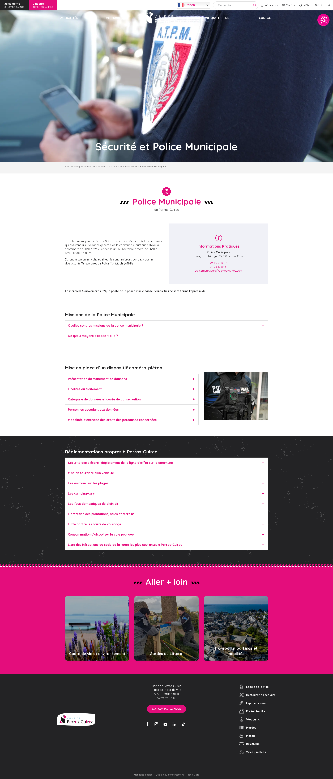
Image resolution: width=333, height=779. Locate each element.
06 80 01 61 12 (218, 262)
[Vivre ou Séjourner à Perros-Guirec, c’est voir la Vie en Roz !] (167, 17)
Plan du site (193, 774)
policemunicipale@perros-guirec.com (218, 270)
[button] (166, 325)
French (189, 5)
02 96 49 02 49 (166, 697)
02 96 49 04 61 (218, 266)
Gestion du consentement (170, 774)
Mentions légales (143, 774)
